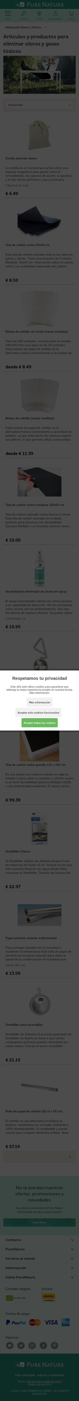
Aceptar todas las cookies (40, 722)
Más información (39, 702)
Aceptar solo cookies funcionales (38, 712)
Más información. (39, 692)
